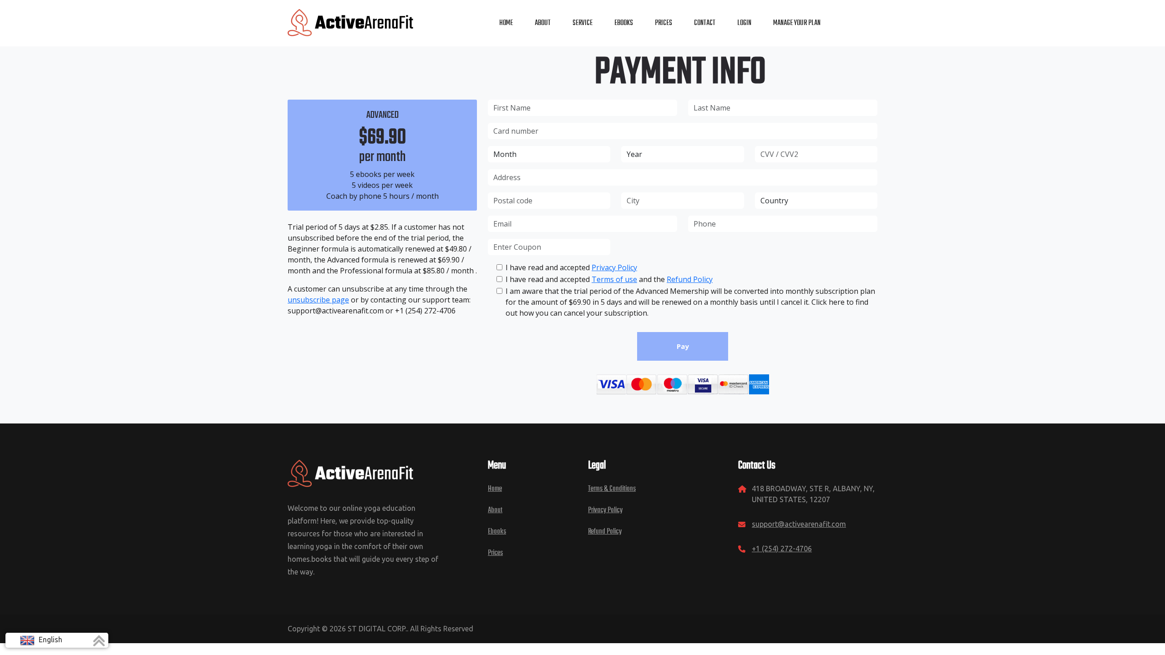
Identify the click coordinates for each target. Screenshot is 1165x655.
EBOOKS (623, 23)
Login (744, 23)
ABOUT (543, 23)
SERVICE (582, 23)
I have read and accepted (571, 267)
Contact (704, 23)
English (49, 639)
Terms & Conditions (612, 489)
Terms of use (614, 279)
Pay (683, 346)
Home (495, 489)
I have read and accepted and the (609, 279)
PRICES (663, 23)
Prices (495, 553)
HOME (506, 23)
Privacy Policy (614, 267)
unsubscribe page (318, 300)
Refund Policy (690, 279)
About (495, 510)
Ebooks (497, 532)
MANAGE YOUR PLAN (797, 23)
